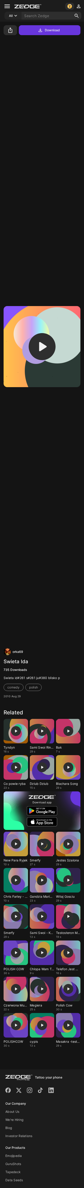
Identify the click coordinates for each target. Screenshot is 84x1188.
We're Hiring (14, 1120)
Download (52, 30)
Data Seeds (14, 1180)
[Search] (77, 16)
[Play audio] (42, 346)
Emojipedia (13, 1156)
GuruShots (13, 1164)
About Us (12, 1111)
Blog (8, 1128)
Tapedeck (13, 1172)
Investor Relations (18, 1136)
